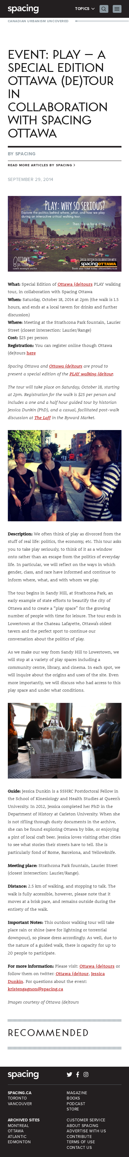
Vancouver (20, 1104)
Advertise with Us (86, 1131)
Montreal (18, 1126)
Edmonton (19, 1142)
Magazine (77, 1093)
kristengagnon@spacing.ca (35, 989)
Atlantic (17, 1136)
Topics (82, 9)
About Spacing (83, 1126)
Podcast (76, 1104)
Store (73, 1109)
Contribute (79, 1136)
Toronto (17, 1098)
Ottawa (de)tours (75, 284)
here (31, 353)
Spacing (25, 154)
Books (73, 1098)
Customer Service (86, 1120)
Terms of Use (81, 1142)
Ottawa (16, 1131)
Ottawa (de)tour (72, 973)
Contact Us (79, 1147)
